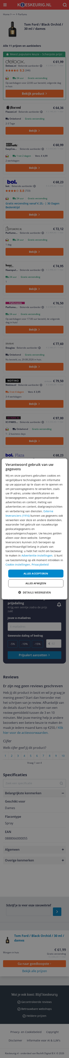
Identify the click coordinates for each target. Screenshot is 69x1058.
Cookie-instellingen (18, 564)
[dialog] (34, 529)
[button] (34, 592)
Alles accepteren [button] (36, 573)
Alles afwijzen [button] (35, 583)
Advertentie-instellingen (37, 555)
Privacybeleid (40, 564)
